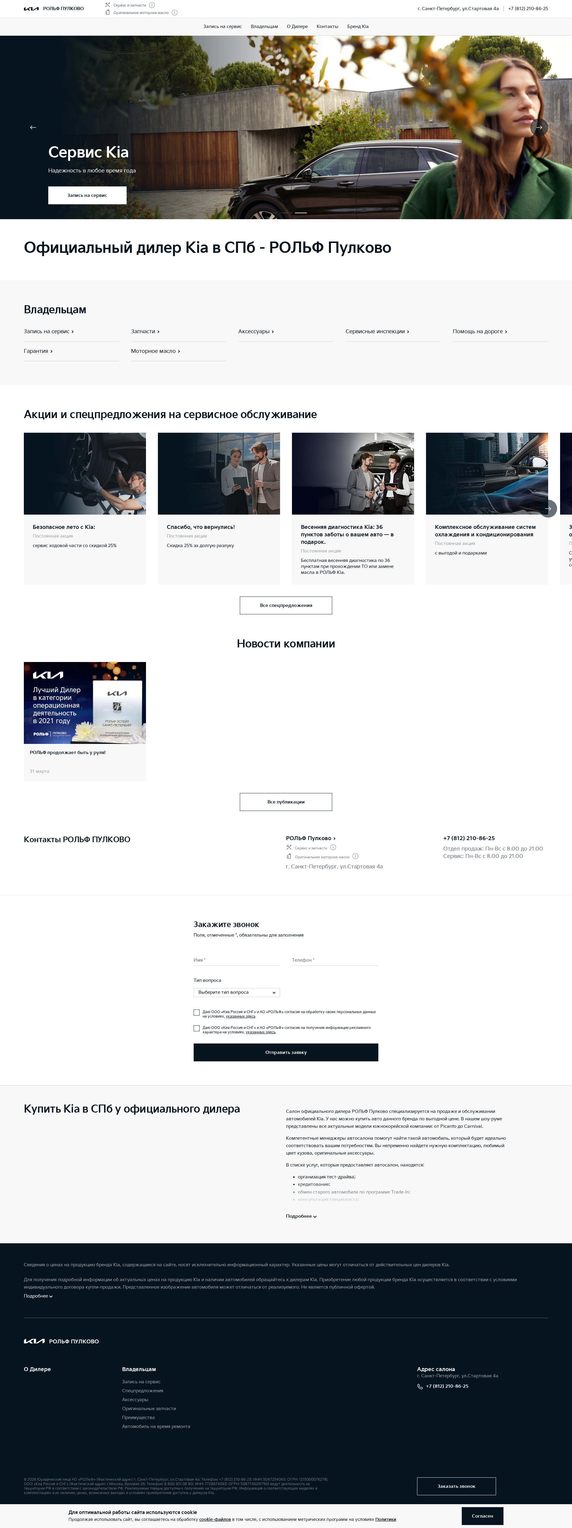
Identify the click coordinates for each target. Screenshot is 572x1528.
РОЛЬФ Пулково (308, 838)
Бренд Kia (358, 26)
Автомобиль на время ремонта (156, 1426)
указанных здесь (240, 1016)
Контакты (327, 26)
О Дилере (37, 1369)
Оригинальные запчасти (149, 1409)
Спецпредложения (142, 1391)
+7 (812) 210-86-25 (528, 9)
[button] (33, 127)
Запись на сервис (222, 26)
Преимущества (138, 1417)
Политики (385, 1519)
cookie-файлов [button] (215, 1519)
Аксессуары (135, 1400)
